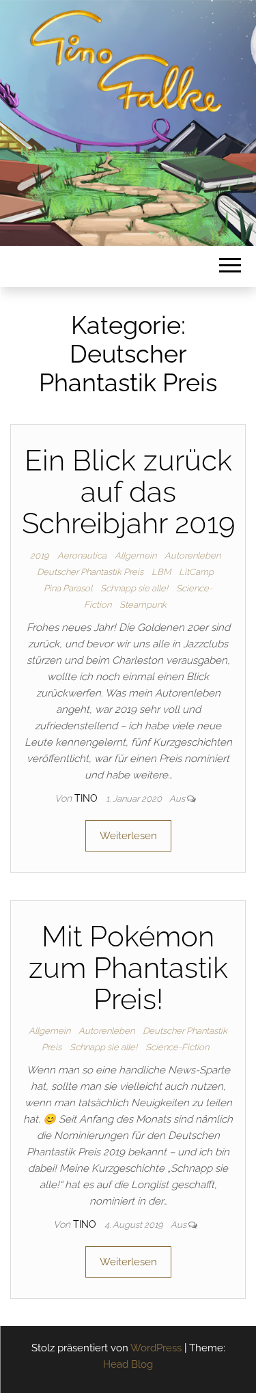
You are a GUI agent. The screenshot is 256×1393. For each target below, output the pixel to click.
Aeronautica (81, 555)
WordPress (156, 1348)
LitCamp (196, 572)
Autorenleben (193, 555)
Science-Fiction (177, 1047)
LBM (161, 572)
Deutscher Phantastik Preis (90, 572)
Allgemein (135, 555)
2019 (39, 555)
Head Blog (128, 1364)
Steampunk (143, 605)
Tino (87, 798)
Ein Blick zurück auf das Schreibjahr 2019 (128, 492)
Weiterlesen (128, 836)
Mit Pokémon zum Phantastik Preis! (128, 968)
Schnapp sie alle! (134, 588)
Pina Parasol (68, 588)
